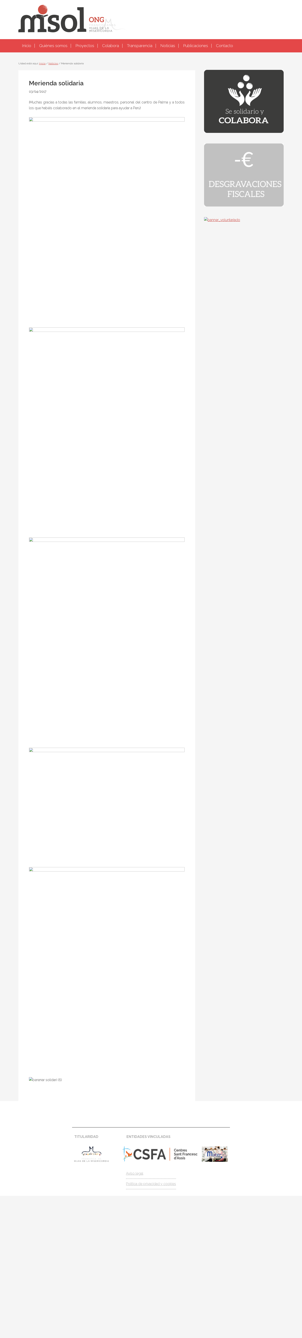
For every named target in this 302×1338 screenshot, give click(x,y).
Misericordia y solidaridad (151, 19)
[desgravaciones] (244, 205)
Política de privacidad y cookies (151, 1184)
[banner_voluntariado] (222, 220)
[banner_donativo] (244, 132)
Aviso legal (134, 1173)
